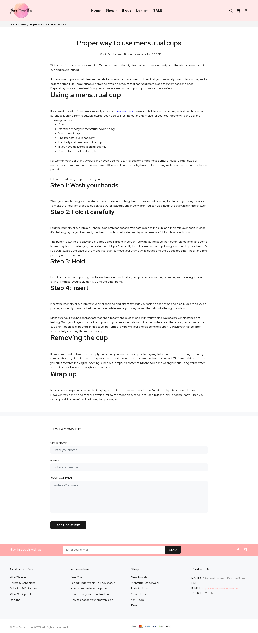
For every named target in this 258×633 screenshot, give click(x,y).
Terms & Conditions (22, 583)
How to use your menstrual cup (90, 594)
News (23, 24)
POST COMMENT (68, 525)
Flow (134, 605)
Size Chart (77, 577)
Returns (15, 600)
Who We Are (18, 577)
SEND (173, 550)
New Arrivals (139, 577)
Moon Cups (138, 594)
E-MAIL (55, 460)
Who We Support (20, 594)
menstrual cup (123, 111)
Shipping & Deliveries (23, 588)
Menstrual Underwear (145, 583)
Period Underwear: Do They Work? (93, 583)
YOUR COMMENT (62, 477)
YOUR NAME (58, 443)
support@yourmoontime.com (221, 588)
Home (13, 24)
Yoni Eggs (137, 600)
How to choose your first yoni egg (92, 600)
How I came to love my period (90, 588)
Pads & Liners (140, 588)
